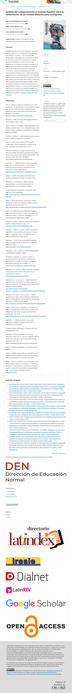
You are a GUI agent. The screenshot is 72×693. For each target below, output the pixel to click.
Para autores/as (10, 494)
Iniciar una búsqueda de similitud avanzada (28, 457)
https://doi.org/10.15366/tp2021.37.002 (17, 217)
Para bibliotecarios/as (11, 496)
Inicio (7, 6)
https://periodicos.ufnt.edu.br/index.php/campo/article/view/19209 (25, 303)
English (8, 515)
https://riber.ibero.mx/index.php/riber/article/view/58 (21, 343)
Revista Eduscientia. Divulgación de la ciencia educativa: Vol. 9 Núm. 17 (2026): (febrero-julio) (36, 414)
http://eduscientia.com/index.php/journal (49, 674)
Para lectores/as (10, 491)
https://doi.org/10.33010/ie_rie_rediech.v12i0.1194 (20, 265)
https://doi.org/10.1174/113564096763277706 (19, 226)
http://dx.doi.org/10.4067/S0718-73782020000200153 (21, 172)
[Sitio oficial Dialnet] (27, 580)
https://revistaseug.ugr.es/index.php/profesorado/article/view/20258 (26, 316)
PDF (47, 55)
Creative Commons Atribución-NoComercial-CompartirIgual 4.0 (53, 93)
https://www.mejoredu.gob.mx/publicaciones (19, 159)
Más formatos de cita (50, 121)
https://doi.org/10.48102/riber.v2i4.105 (17, 276)
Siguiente (61, 453)
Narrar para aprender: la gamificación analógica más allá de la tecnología (43, 412)
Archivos (13, 6)
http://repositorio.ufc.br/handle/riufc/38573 (18, 247)
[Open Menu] (6, 1)
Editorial (27, 417)
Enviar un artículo (12, 504)
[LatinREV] (18, 593)
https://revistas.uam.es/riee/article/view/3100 (19, 115)
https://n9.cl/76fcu (11, 372)
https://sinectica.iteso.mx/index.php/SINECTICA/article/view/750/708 (26, 207)
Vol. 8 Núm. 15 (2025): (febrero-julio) (26, 6)
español (8, 517)
